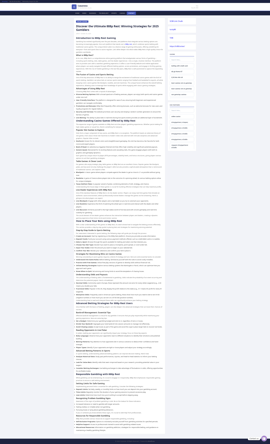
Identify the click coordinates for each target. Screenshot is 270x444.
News (84, 13)
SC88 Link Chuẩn (176, 21)
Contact (131, 13)
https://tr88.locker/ (177, 46)
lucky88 (173, 29)
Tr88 (171, 38)
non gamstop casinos (178, 94)
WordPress (151, 441)
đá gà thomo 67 (176, 71)
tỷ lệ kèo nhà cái (177, 77)
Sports (114, 13)
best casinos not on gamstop (181, 83)
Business (92, 13)
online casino (175, 116)
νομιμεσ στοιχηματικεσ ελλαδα (179, 146)
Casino (122, 13)
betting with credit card (179, 66)
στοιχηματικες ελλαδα (179, 128)
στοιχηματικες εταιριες (179, 122)
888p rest (128, 44)
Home (77, 13)
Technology (103, 13)
